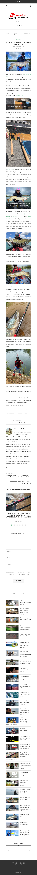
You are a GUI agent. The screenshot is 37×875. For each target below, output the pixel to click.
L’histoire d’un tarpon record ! (24, 823)
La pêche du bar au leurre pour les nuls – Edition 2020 (25, 738)
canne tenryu (10, 413)
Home (7, 33)
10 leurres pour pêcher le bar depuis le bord (25, 602)
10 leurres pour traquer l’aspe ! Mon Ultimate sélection (25, 661)
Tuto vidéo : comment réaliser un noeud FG (25, 669)
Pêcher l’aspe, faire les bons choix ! (25, 798)
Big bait (9, 410)
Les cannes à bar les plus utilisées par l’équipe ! (25, 702)
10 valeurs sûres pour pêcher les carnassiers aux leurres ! (25, 783)
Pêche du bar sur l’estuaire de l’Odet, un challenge (25, 677)
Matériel (15, 33)
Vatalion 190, (16, 216)
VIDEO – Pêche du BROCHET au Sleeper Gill (25, 791)
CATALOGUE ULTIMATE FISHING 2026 (25, 686)
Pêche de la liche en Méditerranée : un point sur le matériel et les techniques (25, 808)
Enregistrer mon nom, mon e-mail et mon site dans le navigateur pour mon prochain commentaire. (18, 575)
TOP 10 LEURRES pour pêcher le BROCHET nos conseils (24, 611)
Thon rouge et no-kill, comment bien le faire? (25, 694)
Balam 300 (28, 93)
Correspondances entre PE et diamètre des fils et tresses (25, 627)
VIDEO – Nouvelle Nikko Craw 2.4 (25, 635)
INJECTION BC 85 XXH (22, 413)
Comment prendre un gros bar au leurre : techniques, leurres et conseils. (25, 833)
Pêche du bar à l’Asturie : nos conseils (24, 774)
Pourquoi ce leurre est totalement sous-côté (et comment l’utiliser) (25, 766)
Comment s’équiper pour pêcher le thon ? (25, 619)
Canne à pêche (25, 410)
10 (25, 525)
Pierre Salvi (21, 46)
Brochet (16, 410)
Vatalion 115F (19, 95)
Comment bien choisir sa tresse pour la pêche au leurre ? (24, 711)
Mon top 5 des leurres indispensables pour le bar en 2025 (25, 653)
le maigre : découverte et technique (23, 730)
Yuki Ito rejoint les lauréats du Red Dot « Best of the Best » (25, 746)
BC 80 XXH (10, 169)
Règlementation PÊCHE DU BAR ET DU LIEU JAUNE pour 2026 (25, 644)
